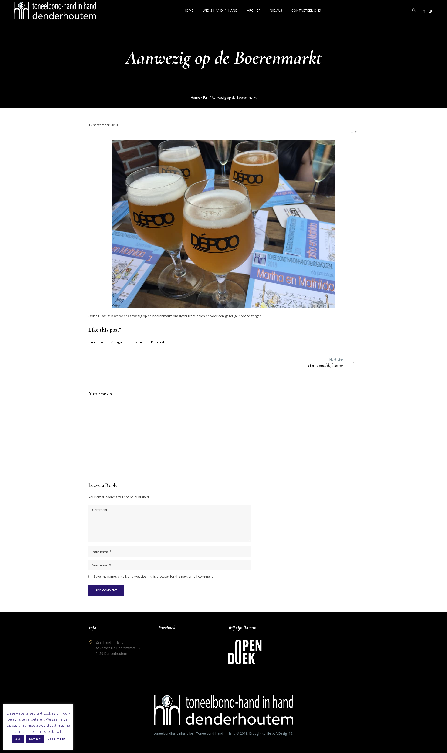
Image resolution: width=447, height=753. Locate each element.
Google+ (117, 342)
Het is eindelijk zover (325, 365)
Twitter (137, 342)
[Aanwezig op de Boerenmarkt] (223, 223)
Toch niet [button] (35, 739)
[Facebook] (424, 11)
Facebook (95, 342)
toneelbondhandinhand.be (173, 733)
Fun (206, 97)
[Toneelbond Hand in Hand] (223, 710)
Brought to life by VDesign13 (270, 733)
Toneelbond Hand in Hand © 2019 (221, 733)
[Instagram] (430, 11)
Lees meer (56, 738)
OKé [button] (18, 739)
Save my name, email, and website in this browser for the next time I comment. (153, 576)
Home (195, 97)
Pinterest (157, 342)
